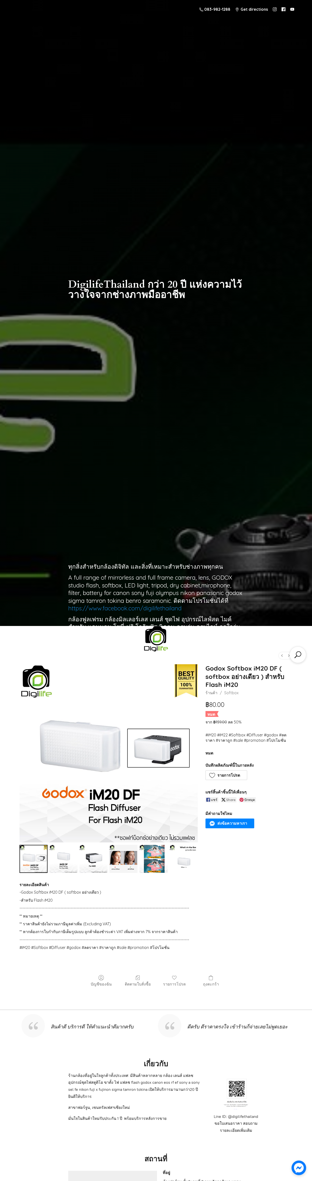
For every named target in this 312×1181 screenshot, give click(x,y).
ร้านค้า (211, 692)
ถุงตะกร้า (211, 984)
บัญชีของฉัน (101, 984)
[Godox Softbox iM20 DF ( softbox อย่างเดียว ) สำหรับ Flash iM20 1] (63, 859)
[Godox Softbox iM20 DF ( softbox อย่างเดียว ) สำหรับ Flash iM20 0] (34, 859)
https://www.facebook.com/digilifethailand (125, 608)
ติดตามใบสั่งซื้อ (138, 984)
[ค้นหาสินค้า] (297, 654)
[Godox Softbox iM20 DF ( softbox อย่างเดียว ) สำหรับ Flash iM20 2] (93, 859)
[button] (226, 775)
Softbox (231, 692)
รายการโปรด (174, 984)
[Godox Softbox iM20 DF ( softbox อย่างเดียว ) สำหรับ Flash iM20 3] (123, 859)
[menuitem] (282, 655)
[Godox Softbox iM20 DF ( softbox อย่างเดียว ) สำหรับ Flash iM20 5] (184, 859)
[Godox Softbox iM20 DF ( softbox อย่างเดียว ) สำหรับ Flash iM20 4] (153, 859)
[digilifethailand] (156, 640)
